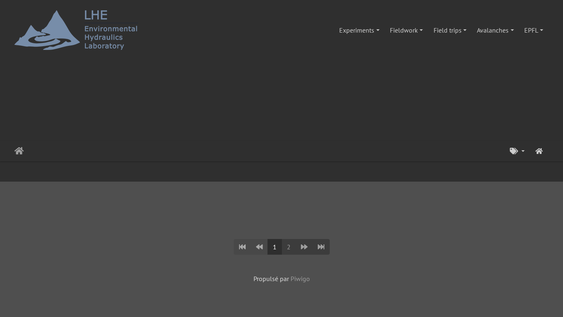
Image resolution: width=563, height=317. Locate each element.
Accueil (19, 151)
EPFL (531, 30)
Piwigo (300, 278)
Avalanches (493, 30)
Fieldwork (404, 30)
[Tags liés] (517, 151)
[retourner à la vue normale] (539, 151)
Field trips (448, 30)
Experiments (356, 30)
